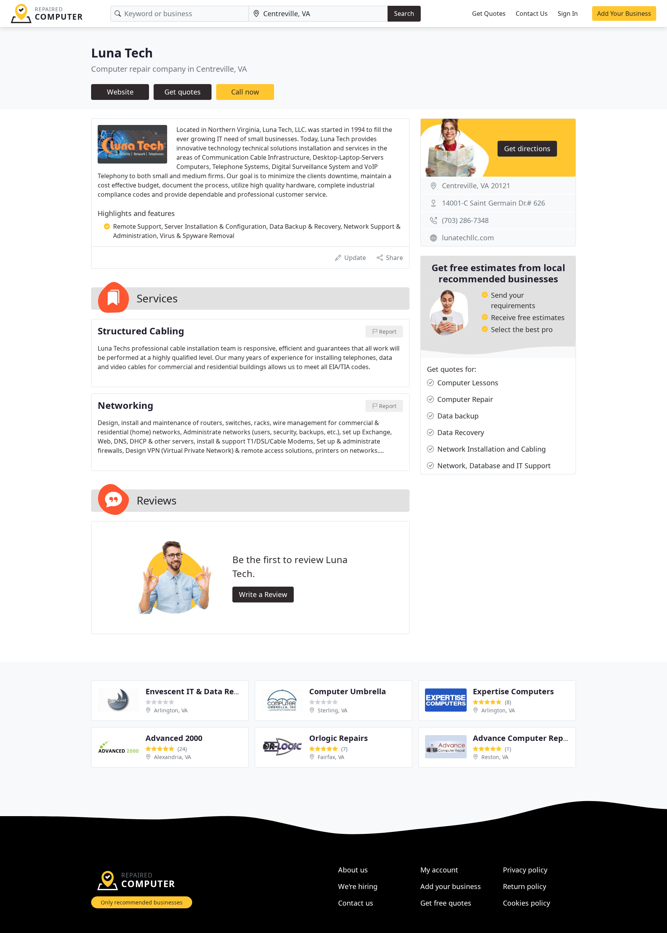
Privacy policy (525, 869)
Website (120, 91)
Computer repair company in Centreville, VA (169, 69)
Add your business (450, 886)
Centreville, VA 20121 (476, 185)
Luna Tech (122, 52)
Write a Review (263, 594)
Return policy (524, 886)
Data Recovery (459, 432)
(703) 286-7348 (465, 220)
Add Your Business (624, 13)
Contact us (355, 903)
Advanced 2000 (174, 738)
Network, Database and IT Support (493, 465)
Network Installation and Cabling (490, 449)
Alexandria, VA (172, 757)
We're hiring (358, 886)
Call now (245, 91)
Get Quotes (489, 13)
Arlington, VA (171, 710)
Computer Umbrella (347, 691)
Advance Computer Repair (523, 738)
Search (404, 13)
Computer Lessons (466, 382)
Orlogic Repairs (338, 738)
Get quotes (182, 91)
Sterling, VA (332, 710)
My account (439, 869)
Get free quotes (445, 903)
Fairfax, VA (331, 757)
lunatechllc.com (468, 237)
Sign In (568, 13)
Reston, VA (494, 757)
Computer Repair (464, 399)
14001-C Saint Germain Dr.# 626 (493, 203)
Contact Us (532, 13)
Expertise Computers (513, 691)
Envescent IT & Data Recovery (202, 691)
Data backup (457, 415)
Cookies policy (526, 903)
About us (353, 869)
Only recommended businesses (142, 902)
